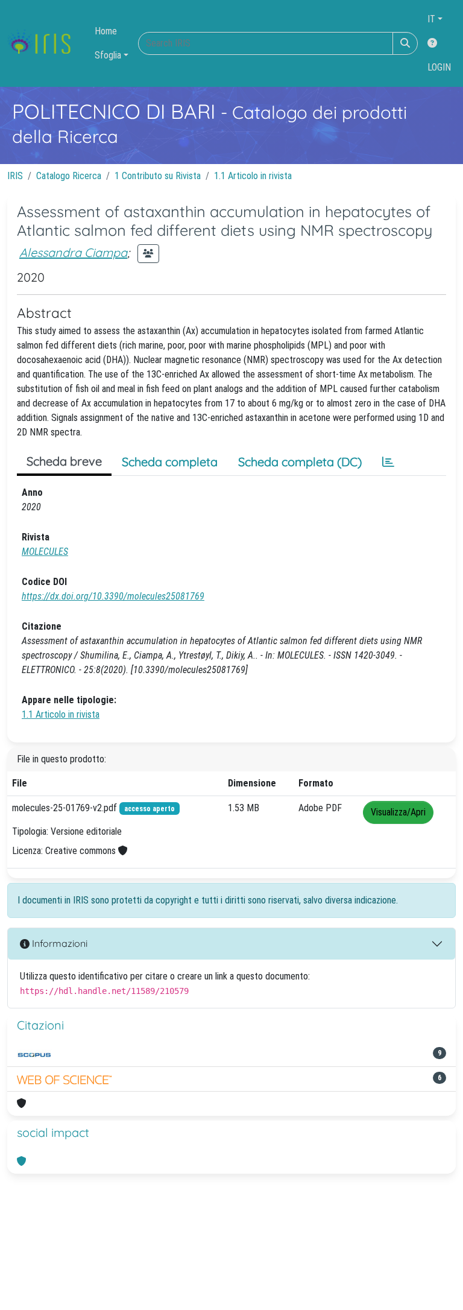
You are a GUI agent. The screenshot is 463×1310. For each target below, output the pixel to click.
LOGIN (439, 67)
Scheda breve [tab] (64, 461)
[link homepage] (43, 43)
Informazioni (58, 943)
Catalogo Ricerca (68, 176)
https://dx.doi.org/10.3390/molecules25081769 (113, 596)
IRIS (15, 176)
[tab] (388, 462)
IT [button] (431, 19)
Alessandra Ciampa (73, 252)
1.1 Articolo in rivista (253, 176)
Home (106, 31)
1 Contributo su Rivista (158, 176)
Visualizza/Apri (398, 812)
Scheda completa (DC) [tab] (300, 461)
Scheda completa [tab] (170, 461)
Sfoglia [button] (108, 55)
